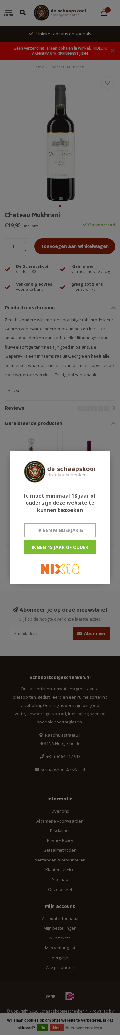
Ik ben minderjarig (60, 530)
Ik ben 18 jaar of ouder (60, 547)
